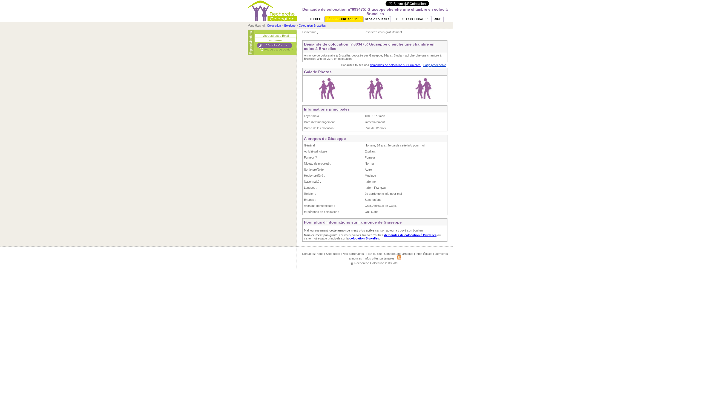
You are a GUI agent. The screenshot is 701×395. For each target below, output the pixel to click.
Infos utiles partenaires (379, 258)
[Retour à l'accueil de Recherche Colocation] (272, 20)
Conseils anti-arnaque (398, 253)
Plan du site (374, 253)
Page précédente (434, 65)
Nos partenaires (353, 253)
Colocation (274, 25)
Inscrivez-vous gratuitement (383, 32)
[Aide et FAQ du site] (437, 20)
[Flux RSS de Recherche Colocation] (399, 258)
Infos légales (424, 253)
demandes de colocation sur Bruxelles (395, 65)
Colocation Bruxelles (312, 25)
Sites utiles (333, 253)
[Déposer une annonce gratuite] (344, 20)
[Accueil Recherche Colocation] (315, 20)
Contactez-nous (312, 253)
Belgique (289, 25)
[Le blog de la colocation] (410, 20)
